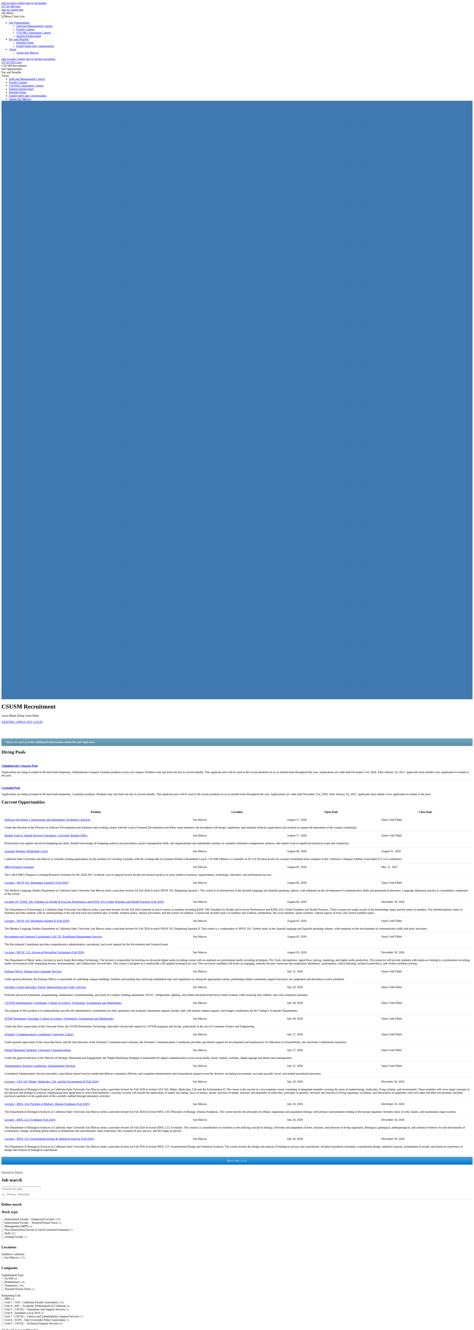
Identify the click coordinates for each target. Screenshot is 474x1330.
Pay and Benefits (19, 39)
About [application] (5, 75)
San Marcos (14, 1257)
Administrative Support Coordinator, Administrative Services (39, 1065)
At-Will (10, 1278)
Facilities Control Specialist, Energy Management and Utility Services (45, 987)
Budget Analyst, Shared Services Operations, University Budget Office (45, 835)
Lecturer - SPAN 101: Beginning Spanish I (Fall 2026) (36, 882)
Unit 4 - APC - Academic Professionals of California (37, 1305)
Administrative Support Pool (19, 765)
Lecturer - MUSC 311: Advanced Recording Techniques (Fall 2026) (44, 952)
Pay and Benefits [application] (11, 72)
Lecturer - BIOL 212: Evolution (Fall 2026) (29, 1119)
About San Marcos (27, 52)
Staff (9, 1233)
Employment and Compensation (35, 46)
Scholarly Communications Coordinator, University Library (39, 1034)
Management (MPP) (18, 1226)
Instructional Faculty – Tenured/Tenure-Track (33, 1222)
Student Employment (28, 36)
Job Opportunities (19, 22)
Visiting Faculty (15, 1236)
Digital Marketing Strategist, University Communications (37, 1050)
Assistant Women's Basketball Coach (26, 851)
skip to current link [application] (12, 9)
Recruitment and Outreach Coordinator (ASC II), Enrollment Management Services (53, 936)
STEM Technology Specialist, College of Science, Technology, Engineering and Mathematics (59, 1018)
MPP (9, 1298)
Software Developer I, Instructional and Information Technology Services (47, 819)
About (12, 49)
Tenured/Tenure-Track (19, 1289)
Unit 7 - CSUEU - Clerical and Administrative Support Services (43, 1316)
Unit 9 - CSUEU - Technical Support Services (33, 1323)
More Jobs (236, 1160)
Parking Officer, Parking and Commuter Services (33, 971)
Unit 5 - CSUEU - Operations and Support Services (36, 1309)
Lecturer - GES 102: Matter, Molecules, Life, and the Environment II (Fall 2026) (51, 1081)
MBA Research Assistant (19, 867)
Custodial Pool (10, 787)
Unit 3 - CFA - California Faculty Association (34, 1302)
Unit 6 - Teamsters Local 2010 (24, 1312)
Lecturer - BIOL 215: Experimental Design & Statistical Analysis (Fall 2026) (49, 1138)
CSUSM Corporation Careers (33, 32)
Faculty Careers (25, 29)
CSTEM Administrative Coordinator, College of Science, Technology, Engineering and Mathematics (63, 1002)
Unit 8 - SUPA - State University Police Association (36, 1319)
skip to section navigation (40, 59)
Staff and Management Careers (34, 26)
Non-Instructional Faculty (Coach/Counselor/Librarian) (38, 1229)
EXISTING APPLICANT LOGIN (22, 722)
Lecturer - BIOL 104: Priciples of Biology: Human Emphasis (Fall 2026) (46, 1104)
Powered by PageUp (12, 1172)
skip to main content (13, 59)
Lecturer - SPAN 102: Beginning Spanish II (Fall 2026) (36, 920)
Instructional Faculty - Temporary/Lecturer (32, 1219)
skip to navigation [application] (36, 3)
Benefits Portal (25, 42)
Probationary (14, 1282)
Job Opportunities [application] (11, 69)
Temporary (14, 1285)
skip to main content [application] (13, 3)
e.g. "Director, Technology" (16, 1194)
